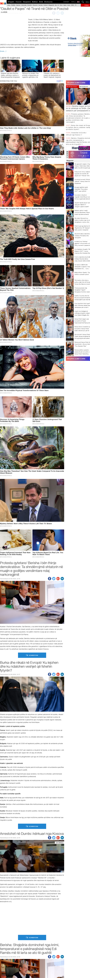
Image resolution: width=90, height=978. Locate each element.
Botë (41, 2)
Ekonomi (35, 5)
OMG (72, 5)
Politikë (13, 5)
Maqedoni (27, 2)
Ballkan (35, 2)
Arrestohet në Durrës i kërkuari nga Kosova (32, 833)
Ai (58, 5)
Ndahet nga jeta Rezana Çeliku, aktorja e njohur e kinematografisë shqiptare (10, 75)
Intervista (23, 5)
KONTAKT (66, 2)
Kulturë (46, 5)
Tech (61, 5)
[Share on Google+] (58, 580)
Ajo (56, 5)
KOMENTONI (33, 655)
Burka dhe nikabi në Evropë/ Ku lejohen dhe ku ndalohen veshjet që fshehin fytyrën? (29, 666)
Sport (64, 5)
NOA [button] (73, 2)
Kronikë (29, 5)
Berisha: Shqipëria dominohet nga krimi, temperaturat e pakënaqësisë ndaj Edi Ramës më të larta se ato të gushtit (29, 949)
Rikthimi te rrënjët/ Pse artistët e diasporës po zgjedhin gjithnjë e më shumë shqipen (30, 76)
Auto (68, 5)
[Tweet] (53, 580)
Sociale (40, 5)
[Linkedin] (62, 580)
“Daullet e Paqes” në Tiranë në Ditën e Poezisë (34, 8)
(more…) (3, 51)
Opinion (18, 5)
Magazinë (51, 5)
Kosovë (18, 2)
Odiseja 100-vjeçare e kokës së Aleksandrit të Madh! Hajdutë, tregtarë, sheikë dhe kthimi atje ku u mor (53, 77)
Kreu (9, 5)
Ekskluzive (48, 2)
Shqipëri (11, 2)
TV (75, 5)
